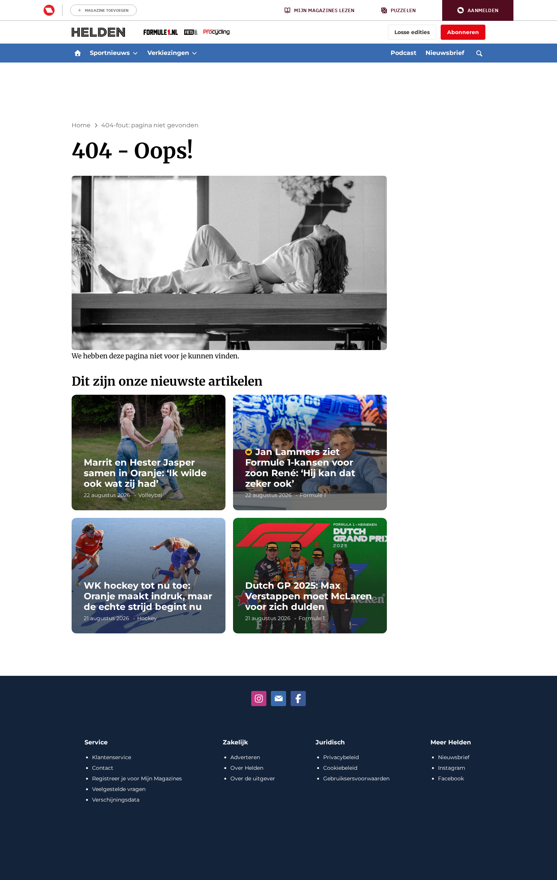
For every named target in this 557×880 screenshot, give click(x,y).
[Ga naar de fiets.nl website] (190, 32)
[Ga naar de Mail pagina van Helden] (278, 698)
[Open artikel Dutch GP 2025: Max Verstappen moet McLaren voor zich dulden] (310, 575)
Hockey (147, 618)
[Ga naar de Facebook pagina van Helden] (298, 698)
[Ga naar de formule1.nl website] (161, 32)
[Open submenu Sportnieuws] (135, 53)
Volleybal (150, 495)
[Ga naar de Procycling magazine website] (216, 32)
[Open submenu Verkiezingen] (194, 53)
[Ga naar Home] (77, 53)
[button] (477, 10)
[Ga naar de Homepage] (98, 32)
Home (81, 125)
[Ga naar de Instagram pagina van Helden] (258, 698)
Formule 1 (313, 495)
